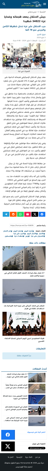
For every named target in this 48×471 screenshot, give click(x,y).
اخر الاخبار (7, 231)
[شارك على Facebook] (42, 214)
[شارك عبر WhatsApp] (20, 214)
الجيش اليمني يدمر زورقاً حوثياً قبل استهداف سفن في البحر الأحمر (16, 388)
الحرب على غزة (18, 233)
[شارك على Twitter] (34, 214)
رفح (26, 236)
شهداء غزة (18, 236)
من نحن (37, 457)
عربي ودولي (32, 11)
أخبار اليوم (28, 231)
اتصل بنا (10, 457)
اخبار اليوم (17, 231)
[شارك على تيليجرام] (6, 214)
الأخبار (41, 233)
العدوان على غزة (37, 236)
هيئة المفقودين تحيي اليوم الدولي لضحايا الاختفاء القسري (24, 340)
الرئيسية (19, 457)
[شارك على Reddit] (13, 214)
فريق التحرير (41, 34)
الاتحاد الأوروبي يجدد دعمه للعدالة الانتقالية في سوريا (15, 397)
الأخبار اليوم (31, 233)
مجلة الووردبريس (21, 466)
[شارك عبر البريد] (27, 214)
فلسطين (8, 236)
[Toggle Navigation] (45, 4)
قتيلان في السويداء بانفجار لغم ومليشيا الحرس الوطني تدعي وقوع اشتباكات (16, 409)
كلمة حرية (28, 457)
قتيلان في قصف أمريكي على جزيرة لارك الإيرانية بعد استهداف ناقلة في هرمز (24, 307)
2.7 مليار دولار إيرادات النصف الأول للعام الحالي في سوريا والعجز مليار (24, 274)
